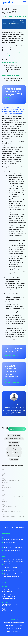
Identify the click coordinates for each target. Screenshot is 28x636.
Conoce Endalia (8, 545)
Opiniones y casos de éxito (12, 550)
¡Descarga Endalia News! (10, 99)
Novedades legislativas (9, 62)
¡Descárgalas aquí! (12, 355)
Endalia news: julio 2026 (11, 570)
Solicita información (10, 595)
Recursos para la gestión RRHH (13, 547)
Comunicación (14, 445)
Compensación (14, 442)
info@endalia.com (10, 598)
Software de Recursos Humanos (12, 381)
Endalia (9, 452)
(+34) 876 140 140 (10, 597)
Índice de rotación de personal (11, 511)
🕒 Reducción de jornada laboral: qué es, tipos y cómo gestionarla (14, 560)
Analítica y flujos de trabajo (14, 439)
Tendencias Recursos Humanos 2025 (13, 516)
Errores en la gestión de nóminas (12, 476)
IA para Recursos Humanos (10, 471)
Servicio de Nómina (9, 542)
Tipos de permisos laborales (11, 506)
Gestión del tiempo (14, 456)
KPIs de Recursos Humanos (10, 492)
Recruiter (5, 502)
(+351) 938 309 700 (10, 609)
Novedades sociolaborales (11, 75)
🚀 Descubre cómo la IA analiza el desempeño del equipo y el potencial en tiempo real (14, 566)
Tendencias (14, 459)
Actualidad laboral (20, 16)
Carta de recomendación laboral (12, 497)
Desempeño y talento (14, 449)
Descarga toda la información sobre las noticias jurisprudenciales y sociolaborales (13, 55)
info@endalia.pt (9, 611)
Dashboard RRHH (7, 487)
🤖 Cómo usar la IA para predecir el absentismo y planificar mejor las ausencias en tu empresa (14, 575)
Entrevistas (17, 452)
